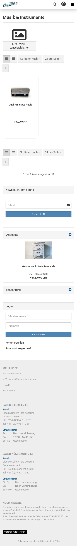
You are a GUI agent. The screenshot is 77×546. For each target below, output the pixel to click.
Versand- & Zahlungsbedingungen (21, 379)
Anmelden (38, 214)
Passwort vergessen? (18, 348)
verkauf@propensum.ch (42, 519)
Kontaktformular (13, 373)
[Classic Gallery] (9, 4)
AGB (7, 385)
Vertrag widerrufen (14, 532)
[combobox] (30, 59)
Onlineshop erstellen (27, 541)
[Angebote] (70, 235)
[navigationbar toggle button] (72, 4)
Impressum (10, 390)
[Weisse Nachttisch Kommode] (38, 250)
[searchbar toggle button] (54, 4)
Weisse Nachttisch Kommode (38, 266)
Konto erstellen (15, 342)
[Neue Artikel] (70, 290)
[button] (6, 59)
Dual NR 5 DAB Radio (20, 104)
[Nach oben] (67, 541)
